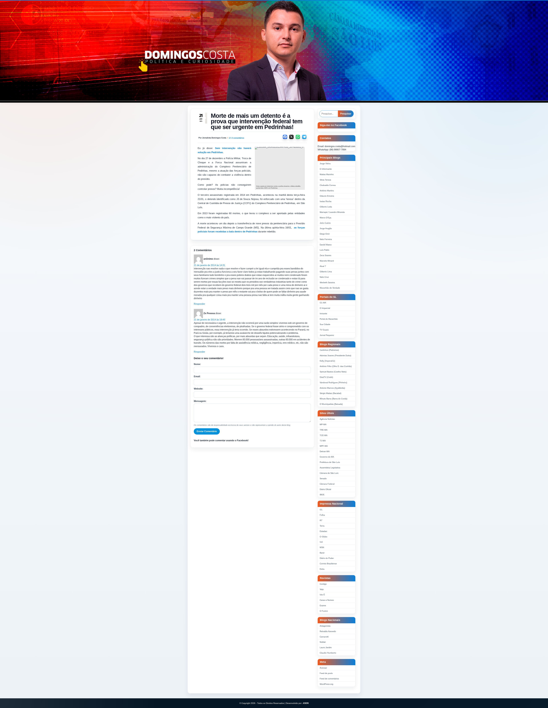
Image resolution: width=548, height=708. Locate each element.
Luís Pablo (324, 250)
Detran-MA (325, 451)
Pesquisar (345, 113)
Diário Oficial (325, 489)
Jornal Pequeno (327, 335)
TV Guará (324, 330)
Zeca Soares (325, 255)
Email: (197, 376)
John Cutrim (325, 223)
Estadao (323, 531)
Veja (322, 589)
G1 (321, 509)
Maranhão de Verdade (330, 288)
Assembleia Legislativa (330, 467)
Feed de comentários (329, 678)
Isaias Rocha (325, 201)
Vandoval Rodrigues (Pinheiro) (333, 382)
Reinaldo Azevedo (328, 631)
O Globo (323, 536)
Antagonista (325, 626)
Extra (322, 569)
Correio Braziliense (328, 563)
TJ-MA (323, 441)
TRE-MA (323, 430)
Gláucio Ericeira (327, 196)
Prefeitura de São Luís (330, 462)
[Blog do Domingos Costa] (274, 51)
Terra (322, 526)
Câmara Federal (327, 484)
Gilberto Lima (326, 271)
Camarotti (324, 637)
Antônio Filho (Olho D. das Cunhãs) (336, 366)
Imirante (323, 313)
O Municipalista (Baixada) (331, 404)
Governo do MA (327, 457)
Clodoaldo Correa (328, 185)
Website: (198, 389)
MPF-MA (324, 446)
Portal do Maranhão (329, 319)
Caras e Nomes (327, 600)
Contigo (323, 584)
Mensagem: (200, 401)
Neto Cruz (324, 277)
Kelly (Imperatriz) (327, 361)
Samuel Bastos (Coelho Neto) (333, 372)
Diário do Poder (327, 558)
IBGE (322, 494)
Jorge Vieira (325, 163)
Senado (323, 478)
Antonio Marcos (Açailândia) (332, 388)
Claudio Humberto (328, 653)
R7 (321, 520)
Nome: (197, 364)
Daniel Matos (326, 245)
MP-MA (323, 424)
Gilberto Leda (326, 207)
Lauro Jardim (326, 647)
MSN (322, 547)
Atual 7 (323, 266)
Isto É (322, 595)
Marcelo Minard (327, 261)
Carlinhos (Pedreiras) (329, 350)
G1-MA (323, 303)
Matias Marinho (327, 174)
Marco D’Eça (325, 217)
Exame (323, 605)
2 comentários (238, 138)
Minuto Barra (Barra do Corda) (333, 398)
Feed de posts (326, 673)
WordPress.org (326, 684)
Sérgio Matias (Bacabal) (330, 393)
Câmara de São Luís (329, 473)
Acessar (323, 668)
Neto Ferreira (326, 239)
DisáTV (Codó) (326, 377)
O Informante (326, 169)
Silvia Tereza (325, 180)
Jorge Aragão (326, 228)
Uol (321, 542)
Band (322, 553)
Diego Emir (325, 234)
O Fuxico (324, 611)
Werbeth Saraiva (327, 282)
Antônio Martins (327, 190)
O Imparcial (325, 308)
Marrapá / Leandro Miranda (332, 212)
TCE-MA (323, 435)
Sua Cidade (325, 324)
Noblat (323, 642)
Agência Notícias (327, 419)
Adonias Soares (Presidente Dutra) (335, 355)
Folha (322, 515)
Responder (199, 304)
